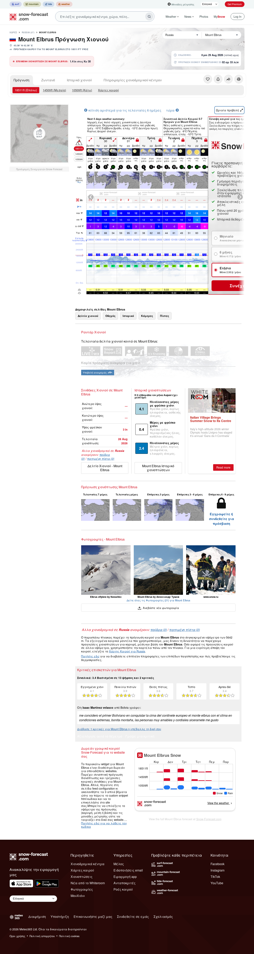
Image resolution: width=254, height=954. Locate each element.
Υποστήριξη (60, 916)
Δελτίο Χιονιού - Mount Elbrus (105, 468)
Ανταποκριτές (125, 883)
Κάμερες (147, 316)
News (187, 16)
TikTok (215, 876)
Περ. (79, 182)
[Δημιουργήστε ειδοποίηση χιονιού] (218, 79)
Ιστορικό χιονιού (79, 80)
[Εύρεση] (149, 16)
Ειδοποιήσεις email (128, 870)
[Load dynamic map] (39, 134)
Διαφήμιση (37, 916)
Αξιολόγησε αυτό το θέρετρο (99, 737)
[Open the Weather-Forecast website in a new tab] (64, 4)
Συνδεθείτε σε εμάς (133, 916)
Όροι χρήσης (17, 936)
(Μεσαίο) (54, 90)
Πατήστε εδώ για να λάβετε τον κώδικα (104, 825)
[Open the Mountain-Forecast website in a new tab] (32, 4)
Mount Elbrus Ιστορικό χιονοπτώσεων (158, 468)
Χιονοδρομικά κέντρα (87, 864)
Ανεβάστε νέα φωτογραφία (160, 608)
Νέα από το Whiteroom (88, 883)
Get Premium (235, 4)
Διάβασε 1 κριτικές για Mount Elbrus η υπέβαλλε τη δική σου (119, 729)
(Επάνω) (26, 90)
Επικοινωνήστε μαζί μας (93, 916)
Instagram (217, 870)
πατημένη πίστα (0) (100, 459)
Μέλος (119, 864)
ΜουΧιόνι (78, 895)
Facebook (217, 864)
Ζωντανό (48, 80)
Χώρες (13, 32)
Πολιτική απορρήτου (42, 936)
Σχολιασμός (163, 916)
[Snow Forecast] (28, 16)
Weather (170, 16)
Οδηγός (110, 316)
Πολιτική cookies (69, 936)
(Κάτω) (82, 90)
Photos (203, 16)
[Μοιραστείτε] (228, 79)
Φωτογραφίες (82, 889)
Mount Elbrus (47, 32)
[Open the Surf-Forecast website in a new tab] (16, 4)
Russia (28, 32)
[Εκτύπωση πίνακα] (238, 79)
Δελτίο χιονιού (88, 316)
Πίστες (164, 316)
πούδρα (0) (158, 629)
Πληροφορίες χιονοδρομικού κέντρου (133, 80)
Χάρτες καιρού (108, 90)
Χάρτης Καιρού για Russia (127, 651)
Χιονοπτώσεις (81, 876)
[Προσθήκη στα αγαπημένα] (207, 79)
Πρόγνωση (21, 80)
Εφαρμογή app (125, 876)
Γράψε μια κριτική (139, 737)
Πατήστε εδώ (90, 656)
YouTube (217, 883)
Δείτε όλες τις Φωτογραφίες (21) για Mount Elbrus (158, 600)
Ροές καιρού (123, 889)
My (219, 16)
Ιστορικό (128, 316)
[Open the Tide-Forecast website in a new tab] (48, 4)
